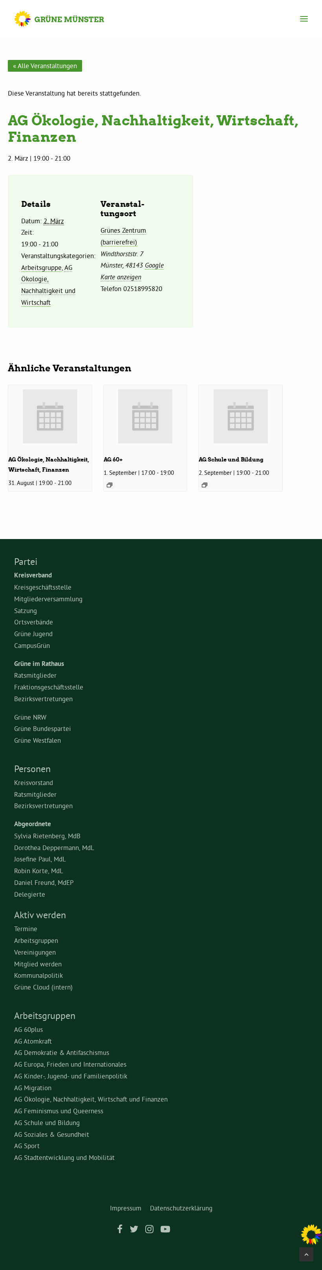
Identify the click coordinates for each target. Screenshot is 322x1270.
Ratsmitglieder (35, 675)
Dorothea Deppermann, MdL (54, 847)
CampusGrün (32, 645)
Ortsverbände (33, 622)
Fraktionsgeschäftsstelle (48, 687)
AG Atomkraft (33, 1041)
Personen (32, 768)
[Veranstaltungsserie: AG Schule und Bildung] (204, 485)
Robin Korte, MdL (38, 871)
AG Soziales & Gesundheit (51, 1134)
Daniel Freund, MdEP (44, 882)
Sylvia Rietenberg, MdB (47, 836)
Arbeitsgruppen (36, 940)
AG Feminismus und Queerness (58, 1111)
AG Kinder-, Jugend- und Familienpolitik (70, 1076)
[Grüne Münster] (66, 19)
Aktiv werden (40, 915)
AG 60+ (113, 459)
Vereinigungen (35, 952)
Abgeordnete (32, 824)
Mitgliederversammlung (48, 599)
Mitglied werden (38, 964)
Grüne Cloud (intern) (43, 987)
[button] (304, 19)
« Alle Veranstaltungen (45, 66)
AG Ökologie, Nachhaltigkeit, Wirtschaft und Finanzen (91, 1099)
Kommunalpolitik (38, 975)
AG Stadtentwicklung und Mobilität (64, 1157)
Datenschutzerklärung (181, 1208)
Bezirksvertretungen (43, 699)
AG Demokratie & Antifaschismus (61, 1052)
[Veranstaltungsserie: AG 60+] (109, 485)
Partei (25, 561)
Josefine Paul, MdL (40, 859)
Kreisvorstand (33, 782)
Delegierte (29, 894)
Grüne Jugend (33, 634)
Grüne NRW (30, 717)
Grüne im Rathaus (39, 663)
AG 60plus (28, 1029)
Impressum (125, 1208)
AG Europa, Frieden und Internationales (70, 1064)
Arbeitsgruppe (41, 267)
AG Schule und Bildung (231, 459)
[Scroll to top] (306, 1252)
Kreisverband (33, 575)
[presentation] (50, 416)
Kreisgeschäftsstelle (42, 587)
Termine (25, 928)
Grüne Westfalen (37, 740)
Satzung (25, 610)
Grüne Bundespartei (42, 728)
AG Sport (27, 1146)
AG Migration (32, 1088)
